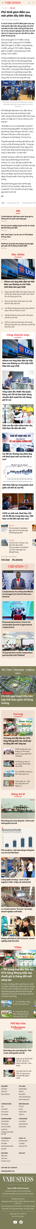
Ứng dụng (22, 1126)
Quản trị (4, 1129)
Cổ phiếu (4, 1109)
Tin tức (21, 1106)
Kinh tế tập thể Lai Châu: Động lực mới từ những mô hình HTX (21, 1014)
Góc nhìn (4, 1114)
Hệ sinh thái (23, 1146)
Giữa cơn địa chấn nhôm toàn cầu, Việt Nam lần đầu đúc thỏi (18, 302)
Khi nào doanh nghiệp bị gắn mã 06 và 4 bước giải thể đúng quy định (18, 227)
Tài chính (11, 525)
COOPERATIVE (6, 1138)
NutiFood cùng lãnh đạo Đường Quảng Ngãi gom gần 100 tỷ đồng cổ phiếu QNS (17, 245)
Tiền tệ (21, 1091)
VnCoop (18, 714)
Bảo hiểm (22, 1094)
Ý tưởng (22, 1143)
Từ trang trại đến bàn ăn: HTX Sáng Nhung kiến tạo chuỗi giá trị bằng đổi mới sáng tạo (17, 741)
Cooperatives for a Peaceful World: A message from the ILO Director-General (17, 594)
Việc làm (4, 1158)
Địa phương (17, 560)
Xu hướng (22, 1121)
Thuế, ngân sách (25, 1097)
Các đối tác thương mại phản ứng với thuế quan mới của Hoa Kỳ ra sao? (19, 309)
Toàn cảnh (22, 1112)
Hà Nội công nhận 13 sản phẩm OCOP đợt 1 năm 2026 (23, 763)
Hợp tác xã (5, 1141)
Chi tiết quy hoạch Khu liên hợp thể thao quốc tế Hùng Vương (17, 699)
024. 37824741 (12, 1167)
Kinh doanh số (24, 1099)
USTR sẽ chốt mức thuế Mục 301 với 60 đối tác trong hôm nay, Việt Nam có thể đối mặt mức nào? (20, 324)
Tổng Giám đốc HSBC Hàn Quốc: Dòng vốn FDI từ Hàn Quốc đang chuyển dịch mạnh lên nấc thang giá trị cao (20, 294)
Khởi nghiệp (23, 1141)
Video (9, 670)
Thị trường (5, 1121)
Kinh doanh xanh (7, 1146)
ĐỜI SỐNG (4, 1153)
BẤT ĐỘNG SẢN (24, 1104)
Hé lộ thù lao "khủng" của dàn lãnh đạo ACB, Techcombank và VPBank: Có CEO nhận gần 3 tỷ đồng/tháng (19, 547)
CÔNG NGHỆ (23, 1118)
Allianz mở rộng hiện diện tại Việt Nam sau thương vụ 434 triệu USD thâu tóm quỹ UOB (19, 284)
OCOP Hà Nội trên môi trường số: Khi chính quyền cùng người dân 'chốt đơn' (23, 752)
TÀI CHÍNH (22, 1086)
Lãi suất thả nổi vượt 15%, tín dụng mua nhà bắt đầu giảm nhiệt (23, 1074)
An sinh (3, 1149)
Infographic (18, 670)
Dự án (21, 1109)
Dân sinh (4, 1156)
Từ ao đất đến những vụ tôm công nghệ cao (23, 772)
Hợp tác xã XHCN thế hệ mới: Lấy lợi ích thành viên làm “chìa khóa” (24, 1062)
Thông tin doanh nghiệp (7, 1133)
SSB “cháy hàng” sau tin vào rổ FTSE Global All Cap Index (17, 236)
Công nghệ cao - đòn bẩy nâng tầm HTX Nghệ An (22, 783)
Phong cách (5, 1161)
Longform (30, 670)
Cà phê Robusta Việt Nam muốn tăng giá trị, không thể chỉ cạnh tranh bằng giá (17, 218)
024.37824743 (19, 1216)
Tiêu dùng (4, 1124)
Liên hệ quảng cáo (8, 1171)
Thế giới (12, 8)
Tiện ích (21, 1114)
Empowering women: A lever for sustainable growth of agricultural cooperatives (17, 624)
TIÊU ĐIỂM (4, 1086)
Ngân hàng (23, 1089)
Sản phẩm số (23, 1124)
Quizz (18, 673)
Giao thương (6, 1126)
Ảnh (3, 670)
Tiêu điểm (4, 8)
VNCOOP (22, 1153)
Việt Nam (5, 560)
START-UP (22, 1138)
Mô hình (4, 1143)
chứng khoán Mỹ (13, 203)
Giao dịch (4, 1112)
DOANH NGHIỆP (6, 1118)
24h (2, 1106)
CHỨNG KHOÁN (6, 1104)
